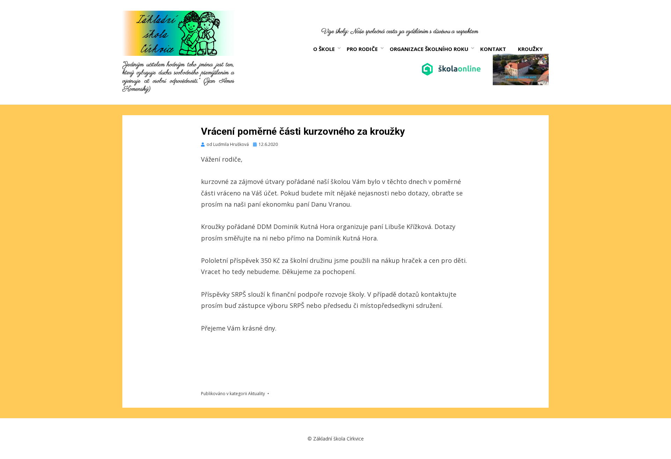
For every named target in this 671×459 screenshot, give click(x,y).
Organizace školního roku (429, 48)
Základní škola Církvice (338, 438)
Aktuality (256, 394)
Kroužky (530, 48)
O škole (324, 48)
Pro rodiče (362, 48)
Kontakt (493, 48)
